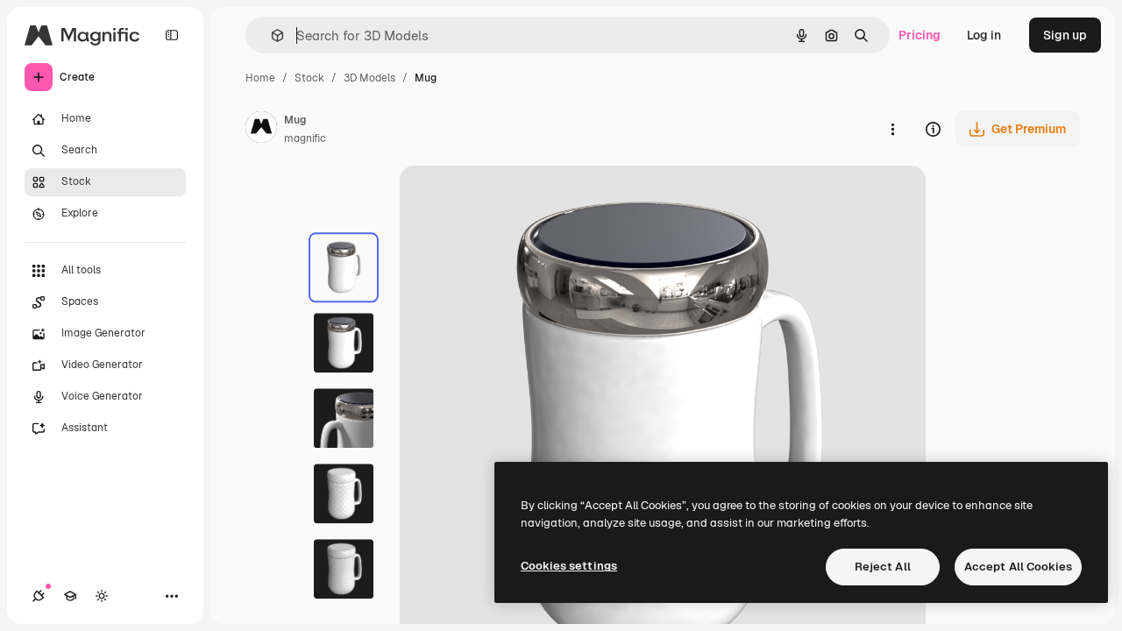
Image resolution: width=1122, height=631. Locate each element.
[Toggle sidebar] (172, 35)
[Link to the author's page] (261, 129)
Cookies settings (569, 565)
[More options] (892, 128)
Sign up (1065, 35)
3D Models (369, 78)
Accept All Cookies (1018, 566)
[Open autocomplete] (270, 35)
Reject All (883, 566)
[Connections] (39, 596)
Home (260, 78)
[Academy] (70, 596)
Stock (309, 78)
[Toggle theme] (102, 596)
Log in (984, 35)
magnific (305, 138)
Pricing (919, 35)
